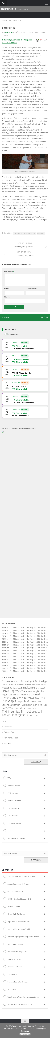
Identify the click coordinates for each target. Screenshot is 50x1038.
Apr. (19, 627)
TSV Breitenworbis (14, 823)
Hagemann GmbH (14, 907)
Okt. (38, 630)
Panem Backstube (14, 959)
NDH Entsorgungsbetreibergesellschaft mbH (23, 937)
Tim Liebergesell (31, 711)
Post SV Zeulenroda (14, 801)
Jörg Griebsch (39, 691)
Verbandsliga (32, 715)
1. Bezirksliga (18, 233)
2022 (4, 639)
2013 (4, 665)
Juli (28, 630)
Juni (25, 627)
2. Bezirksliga (25, 681)
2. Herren (17, 21)
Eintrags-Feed (9, 732)
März (15, 627)
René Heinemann (33, 701)
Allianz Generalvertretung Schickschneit (22, 876)
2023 (4, 636)
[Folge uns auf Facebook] (44, 317)
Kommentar (9, 272)
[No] (47, 1030)
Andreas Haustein (24, 685)
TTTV (9, 778)
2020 (4, 645)
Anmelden (8, 727)
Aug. (31, 627)
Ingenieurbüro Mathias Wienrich (19, 929)
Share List (35, 762)
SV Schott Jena (13, 793)
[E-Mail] (42, 317)
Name (6, 288)
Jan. (8, 627)
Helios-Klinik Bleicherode (16, 914)
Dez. (46, 630)
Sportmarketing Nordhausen (18, 982)
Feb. (11, 627)
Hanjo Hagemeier (12, 691)
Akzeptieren (25, 1034)
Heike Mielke (27, 691)
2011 (4, 671)
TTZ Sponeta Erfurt (14, 831)
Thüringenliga (11, 711)
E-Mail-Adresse (31, 288)
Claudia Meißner (35, 685)
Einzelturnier (28, 687)
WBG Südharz (12, 989)
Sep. (35, 630)
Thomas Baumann (32, 708)
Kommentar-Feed (11, 738)
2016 (4, 656)
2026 (4, 627)
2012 (4, 668)
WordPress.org (9, 743)
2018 (4, 651)
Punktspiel (6, 21)
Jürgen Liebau (8, 694)
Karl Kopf (9, 32)
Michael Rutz (22, 698)
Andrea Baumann (10, 684)
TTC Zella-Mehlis (14, 808)
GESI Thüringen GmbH (15, 891)
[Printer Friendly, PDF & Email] (41, 40)
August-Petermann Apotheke (18, 884)
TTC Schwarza (13, 816)
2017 (4, 654)
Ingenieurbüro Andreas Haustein (19, 922)
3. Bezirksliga (39, 681)
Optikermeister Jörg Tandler (17, 952)
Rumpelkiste (12, 974)
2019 (4, 648)
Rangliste (20, 702)
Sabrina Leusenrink (11, 704)
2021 (4, 642)
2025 (4, 630)
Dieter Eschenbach (14, 688)
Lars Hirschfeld (22, 694)
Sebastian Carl (29, 704)
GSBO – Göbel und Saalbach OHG (19, 899)
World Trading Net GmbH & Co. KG (20, 1004)
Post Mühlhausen (14, 786)
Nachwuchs (37, 698)
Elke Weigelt (40, 688)
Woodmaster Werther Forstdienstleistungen (23, 997)
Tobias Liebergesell (14, 715)
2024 (4, 633)
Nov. (42, 630)
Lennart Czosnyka (29, 233)
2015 (4, 659)
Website (7, 297)
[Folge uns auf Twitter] (47, 317)
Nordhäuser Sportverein (16, 838)
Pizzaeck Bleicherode (15, 967)
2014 (4, 662)
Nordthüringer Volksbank (16, 944)
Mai (22, 627)
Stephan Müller (18, 708)
